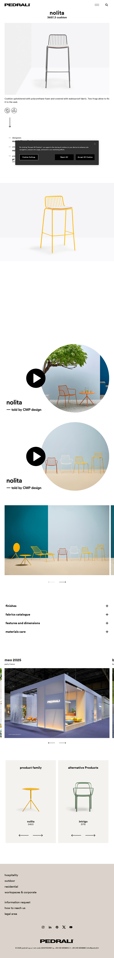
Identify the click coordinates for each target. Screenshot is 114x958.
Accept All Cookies (85, 157)
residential (11, 886)
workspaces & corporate (20, 892)
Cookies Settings (28, 157)
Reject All (64, 157)
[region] (57, 153)
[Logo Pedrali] (17, 5)
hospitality (11, 875)
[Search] (106, 5)
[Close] (95, 144)
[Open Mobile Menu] (97, 5)
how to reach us (15, 908)
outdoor (10, 881)
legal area (11, 914)
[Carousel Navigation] (57, 582)
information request (17, 902)
